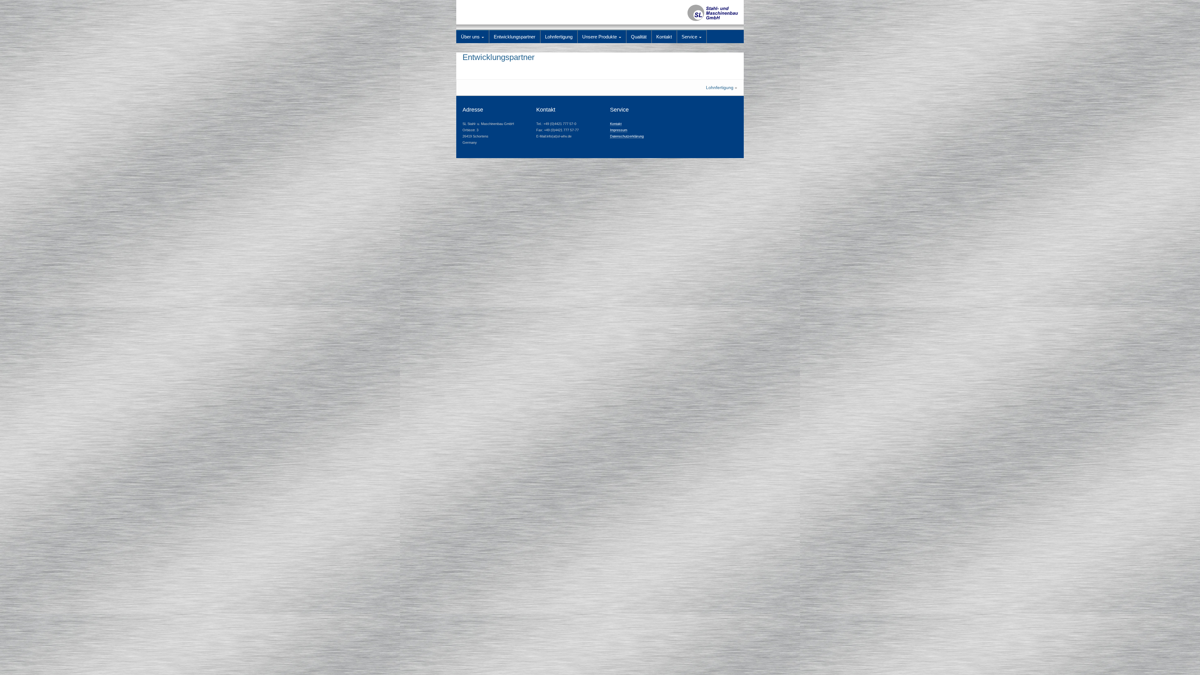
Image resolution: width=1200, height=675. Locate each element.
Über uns (471, 36)
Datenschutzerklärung (627, 136)
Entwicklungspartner (514, 36)
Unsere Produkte (600, 36)
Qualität (639, 36)
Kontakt (664, 36)
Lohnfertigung (558, 36)
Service (690, 36)
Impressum (618, 130)
